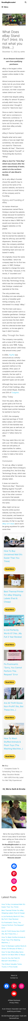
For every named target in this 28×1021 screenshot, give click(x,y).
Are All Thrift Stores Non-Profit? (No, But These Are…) (13, 706)
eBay (6, 766)
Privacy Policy (14, 1002)
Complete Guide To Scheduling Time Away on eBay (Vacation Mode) (12, 771)
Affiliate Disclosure (14, 1000)
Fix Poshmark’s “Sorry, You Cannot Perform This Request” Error (13, 925)
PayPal (11, 355)
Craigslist (15, 392)
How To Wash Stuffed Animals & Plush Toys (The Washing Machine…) (13, 939)
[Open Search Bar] (25, 2)
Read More (9, 569)
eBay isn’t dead (8, 524)
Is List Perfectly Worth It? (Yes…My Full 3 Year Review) (13, 633)
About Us (14, 975)
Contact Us (14, 978)
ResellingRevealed (8, 2)
